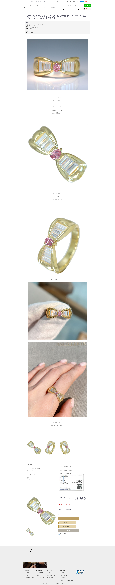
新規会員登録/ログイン (41, 572)
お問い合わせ (66, 1)
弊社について (57, 1)
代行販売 (74, 1)
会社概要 (62, 572)
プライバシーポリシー (65, 573)
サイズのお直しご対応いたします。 (66, 470)
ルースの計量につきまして (52, 575)
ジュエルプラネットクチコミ (29, 577)
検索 (53, 7)
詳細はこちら (60, 534)
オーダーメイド (70, 13)
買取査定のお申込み (27, 573)
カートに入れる (69, 518)
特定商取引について (64, 575)
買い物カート (70, 1)
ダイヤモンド (34, 24)
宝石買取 (77, 1)
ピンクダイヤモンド (41, 24)
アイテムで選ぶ (29, 27)
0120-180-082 (27, 556)
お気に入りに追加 (69, 530)
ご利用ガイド (49, 572)
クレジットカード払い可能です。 (65, 473)
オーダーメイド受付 (40, 577)
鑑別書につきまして (51, 577)
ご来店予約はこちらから (72, 5)
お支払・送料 (49, 573)
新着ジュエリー (27, 13)
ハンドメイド (44, 13)
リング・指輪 (35, 27)
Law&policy (63, 577)
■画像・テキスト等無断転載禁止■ (67, 580)
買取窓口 (38, 575)
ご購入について (62, 1)
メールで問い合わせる (67, 526)
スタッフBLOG (26, 575)
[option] (41, 511)
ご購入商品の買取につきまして (53, 578)
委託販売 (38, 573)
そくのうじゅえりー (30, 29)
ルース (53, 13)
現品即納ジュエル (29, 32)
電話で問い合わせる (67, 522)
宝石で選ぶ (28, 24)
